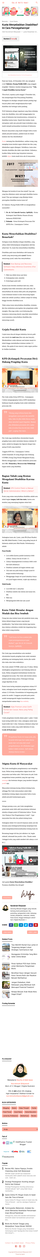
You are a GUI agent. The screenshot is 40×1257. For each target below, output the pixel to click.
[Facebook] (11, 925)
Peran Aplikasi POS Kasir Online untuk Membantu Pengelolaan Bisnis (23, 966)
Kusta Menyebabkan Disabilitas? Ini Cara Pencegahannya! (20, 75)
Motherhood (25, 1116)
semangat (5, 780)
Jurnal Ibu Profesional (10, 1116)
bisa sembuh (24, 701)
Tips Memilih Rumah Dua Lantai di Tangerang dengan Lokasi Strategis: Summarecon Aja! (24, 947)
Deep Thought (24, 1108)
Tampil (13, 39)
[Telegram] (21, 925)
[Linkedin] (31, 925)
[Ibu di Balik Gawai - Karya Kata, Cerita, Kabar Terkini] (20, 2)
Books (14, 1108)
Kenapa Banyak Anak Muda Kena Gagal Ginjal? (24, 993)
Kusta (4, 141)
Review (33, 1116)
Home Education (30, 1112)
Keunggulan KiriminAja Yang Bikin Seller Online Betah (24, 955)
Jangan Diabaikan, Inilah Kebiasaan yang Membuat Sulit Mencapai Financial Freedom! (23, 984)
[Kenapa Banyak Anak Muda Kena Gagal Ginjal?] (6, 994)
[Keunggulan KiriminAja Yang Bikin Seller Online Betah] (6, 957)
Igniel (23, 1254)
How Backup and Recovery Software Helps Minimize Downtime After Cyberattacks (20, 267)
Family (34, 1108)
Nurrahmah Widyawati (18, 906)
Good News (7, 897)
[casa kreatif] (22, 1154)
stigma (9, 156)
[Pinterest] (36, 925)
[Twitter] (16, 925)
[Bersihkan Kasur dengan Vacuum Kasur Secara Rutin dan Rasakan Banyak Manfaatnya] (6, 975)
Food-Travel (7, 1112)
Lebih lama (32, 932)
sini (15, 1091)
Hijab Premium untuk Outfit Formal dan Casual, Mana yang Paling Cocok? (18, 710)
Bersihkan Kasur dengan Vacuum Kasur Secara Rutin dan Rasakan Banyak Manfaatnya (24, 975)
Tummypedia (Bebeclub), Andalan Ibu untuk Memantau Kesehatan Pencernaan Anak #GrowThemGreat (20, 1210)
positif (4, 783)
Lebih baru (7, 932)
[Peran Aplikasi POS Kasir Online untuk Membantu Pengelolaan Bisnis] (6, 966)
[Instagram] (24, 1246)
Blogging (6, 1108)
